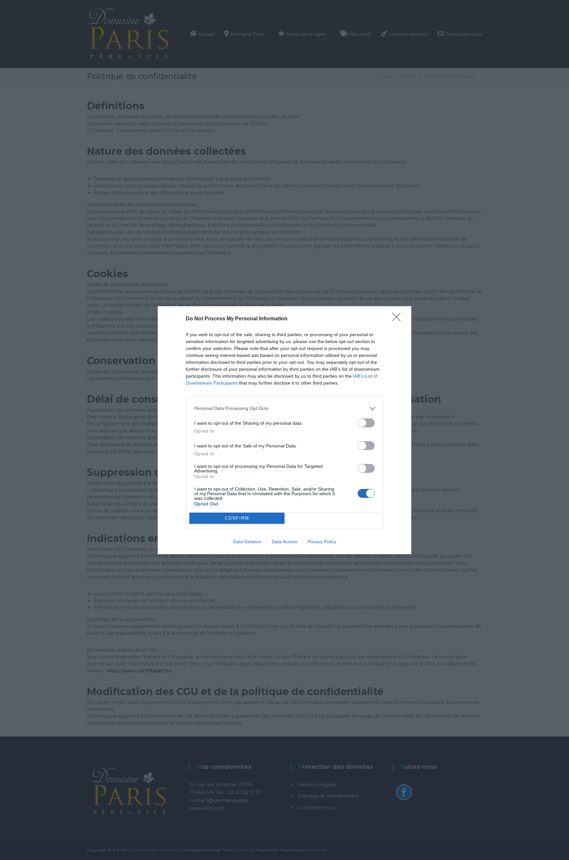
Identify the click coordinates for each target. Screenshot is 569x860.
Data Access (284, 541)
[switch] (366, 422)
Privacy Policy (322, 541)
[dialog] (284, 430)
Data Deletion (247, 541)
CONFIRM (237, 518)
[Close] (398, 319)
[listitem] (284, 408)
